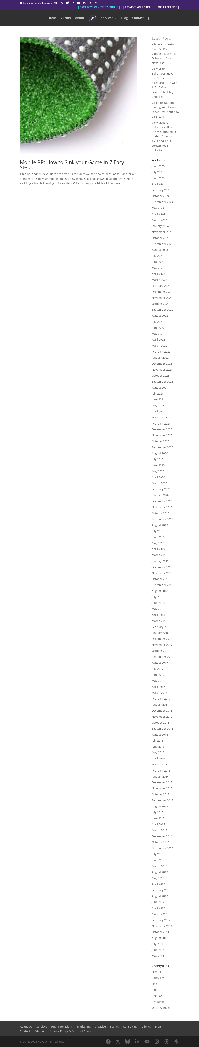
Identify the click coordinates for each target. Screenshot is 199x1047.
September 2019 (162, 519)
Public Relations (62, 1026)
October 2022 (160, 304)
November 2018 (162, 573)
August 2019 (160, 525)
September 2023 (162, 244)
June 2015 (158, 818)
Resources (158, 1001)
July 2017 (157, 668)
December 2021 (162, 363)
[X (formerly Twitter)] (61, 3)
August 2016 (160, 734)
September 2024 (162, 202)
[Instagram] (84, 3)
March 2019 (159, 555)
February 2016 (161, 770)
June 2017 (158, 674)
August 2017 (160, 662)
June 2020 (158, 465)
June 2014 (158, 860)
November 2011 (162, 926)
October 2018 (160, 579)
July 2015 (157, 812)
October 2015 (160, 794)
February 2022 (161, 351)
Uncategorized (161, 1008)
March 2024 (159, 220)
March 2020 (159, 483)
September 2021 (162, 381)
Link (154, 984)
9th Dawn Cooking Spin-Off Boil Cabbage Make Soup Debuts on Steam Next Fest (165, 54)
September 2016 (162, 728)
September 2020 (162, 447)
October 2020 (160, 441)
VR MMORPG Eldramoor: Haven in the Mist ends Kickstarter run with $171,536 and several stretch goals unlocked (165, 83)
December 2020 (162, 429)
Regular (157, 996)
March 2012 (159, 914)
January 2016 (160, 776)
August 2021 (160, 387)
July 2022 (157, 321)
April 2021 (158, 411)
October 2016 (160, 722)
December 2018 (162, 567)
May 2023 (158, 268)
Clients (66, 18)
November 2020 (162, 435)
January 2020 (160, 495)
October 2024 (160, 196)
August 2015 (160, 806)
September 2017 (162, 657)
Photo (155, 990)
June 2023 (158, 262)
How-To (156, 972)
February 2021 (161, 423)
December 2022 (162, 292)
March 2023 (159, 280)
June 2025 (158, 178)
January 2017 (160, 704)
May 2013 (158, 878)
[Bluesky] (67, 3)
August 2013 (160, 872)
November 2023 (162, 232)
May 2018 (158, 609)
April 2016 (158, 758)
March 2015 (159, 830)
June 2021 (158, 399)
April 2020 (158, 477)
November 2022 (162, 298)
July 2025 (157, 172)
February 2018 (161, 627)
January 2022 (160, 357)
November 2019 (162, 507)
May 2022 (158, 334)
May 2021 (158, 405)
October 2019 (160, 513)
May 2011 (158, 956)
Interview (158, 978)
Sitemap (40, 1031)
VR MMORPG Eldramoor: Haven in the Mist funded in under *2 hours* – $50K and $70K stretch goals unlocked (165, 136)
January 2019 (160, 561)
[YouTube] (78, 3)
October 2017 (160, 651)
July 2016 (157, 740)
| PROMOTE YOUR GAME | (138, 7)
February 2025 (161, 190)
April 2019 (158, 549)
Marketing (84, 1026)
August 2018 (160, 591)
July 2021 (157, 393)
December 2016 (162, 710)
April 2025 (158, 184)
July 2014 (157, 854)
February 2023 (161, 286)
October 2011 (160, 932)
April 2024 (158, 214)
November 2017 (162, 645)
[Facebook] (56, 3)
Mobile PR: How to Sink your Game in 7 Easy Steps (72, 165)
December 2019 (162, 501)
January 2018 (160, 633)
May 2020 (158, 471)
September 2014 (162, 848)
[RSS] (96, 3)
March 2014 (159, 866)
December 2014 (162, 836)
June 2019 (158, 537)
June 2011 (158, 950)
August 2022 (160, 315)
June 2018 (158, 603)
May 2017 (158, 681)
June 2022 (158, 328)
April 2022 (158, 339)
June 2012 (158, 902)
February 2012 (161, 920)
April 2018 (158, 615)
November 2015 (162, 788)
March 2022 (159, 345)
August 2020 (160, 453)
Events (114, 1026)
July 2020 (157, 459)
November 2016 (162, 716)
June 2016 (158, 746)
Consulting (130, 1026)
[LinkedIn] (73, 3)
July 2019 (157, 531)
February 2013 (161, 890)
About (79, 18)
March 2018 (159, 621)
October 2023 (160, 238)
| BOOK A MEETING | (167, 7)
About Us (26, 1026)
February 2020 (161, 489)
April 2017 (158, 687)
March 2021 (159, 417)
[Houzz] (90, 3)
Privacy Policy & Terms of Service (71, 1031)
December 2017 (162, 639)
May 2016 (158, 752)
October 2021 (160, 375)
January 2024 (160, 226)
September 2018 (162, 585)
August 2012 (160, 896)
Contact (138, 18)
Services (107, 18)
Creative (100, 1026)
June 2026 (158, 166)
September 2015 (162, 800)
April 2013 (158, 884)
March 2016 (159, 764)
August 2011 (160, 938)
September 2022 (162, 309)
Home (52, 18)
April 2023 (158, 274)
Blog (124, 18)
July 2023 (157, 256)
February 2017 (161, 698)
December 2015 (162, 782)
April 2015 (158, 824)
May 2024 (158, 208)
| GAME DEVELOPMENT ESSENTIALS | (99, 7)
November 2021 (162, 369)
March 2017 (159, 692)
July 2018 (157, 597)
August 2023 (160, 250)
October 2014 (160, 842)
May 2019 (158, 543)
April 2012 (158, 908)
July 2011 (157, 944)
